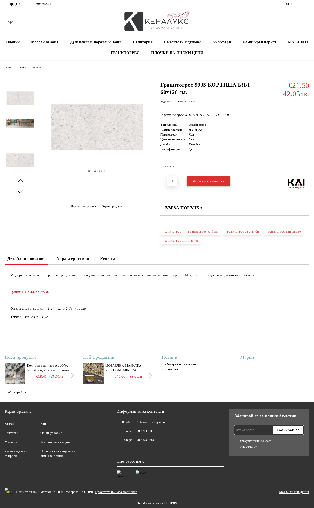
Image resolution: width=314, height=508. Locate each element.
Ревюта (107, 258)
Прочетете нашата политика (116, 492)
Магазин (11, 442)
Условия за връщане (55, 442)
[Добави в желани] (306, 166)
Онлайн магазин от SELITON (157, 503)
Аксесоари (221, 42)
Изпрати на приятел (83, 206)
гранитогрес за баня (203, 231)
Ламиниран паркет (260, 42)
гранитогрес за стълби (242, 231)
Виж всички (170, 369)
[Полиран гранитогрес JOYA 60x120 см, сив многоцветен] (15, 373)
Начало (8, 67)
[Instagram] (306, 3)
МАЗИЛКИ (298, 42)
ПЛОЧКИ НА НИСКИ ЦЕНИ (177, 53)
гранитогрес (172, 231)
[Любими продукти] (298, 22)
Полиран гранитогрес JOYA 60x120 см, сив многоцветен (48, 368)
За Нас (9, 424)
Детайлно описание (26, 258)
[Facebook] (300, 3)
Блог (43, 424)
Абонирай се (17, 392)
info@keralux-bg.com (149, 422)
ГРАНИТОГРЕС (125, 53)
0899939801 (42, 4)
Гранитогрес (37, 67)
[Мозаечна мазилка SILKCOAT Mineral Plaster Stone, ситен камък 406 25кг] (93, 373)
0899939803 (145, 440)
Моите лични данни (294, 492)
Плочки (21, 67)
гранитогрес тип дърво (284, 231)
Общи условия (51, 433)
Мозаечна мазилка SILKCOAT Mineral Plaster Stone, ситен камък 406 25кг (125, 368)
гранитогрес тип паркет (180, 240)
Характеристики (73, 258)
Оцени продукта (112, 206)
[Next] (71, 375)
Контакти (11, 433)
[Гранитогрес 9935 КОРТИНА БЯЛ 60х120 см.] (20, 98)
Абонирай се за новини (180, 364)
